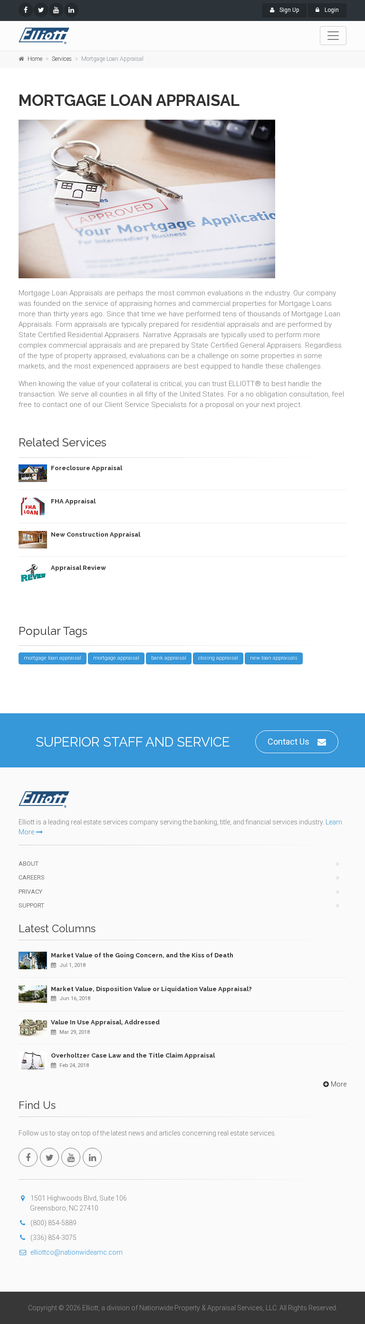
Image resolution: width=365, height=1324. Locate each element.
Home (35, 59)
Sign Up (288, 10)
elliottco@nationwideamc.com (76, 1252)
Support (31, 905)
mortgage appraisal (116, 658)
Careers (32, 877)
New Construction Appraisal (95, 534)
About (28, 863)
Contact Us (288, 742)
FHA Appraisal (73, 501)
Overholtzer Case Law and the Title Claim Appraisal (133, 1055)
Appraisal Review (78, 567)
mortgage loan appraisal (52, 658)
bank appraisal (168, 658)
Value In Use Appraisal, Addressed (105, 1022)
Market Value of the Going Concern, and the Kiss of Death (142, 955)
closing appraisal (218, 658)
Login (331, 10)
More (338, 1084)
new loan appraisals (274, 658)
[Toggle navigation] (333, 35)
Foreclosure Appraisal (86, 468)
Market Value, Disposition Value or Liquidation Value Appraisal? (151, 989)
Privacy (30, 891)
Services (62, 59)
